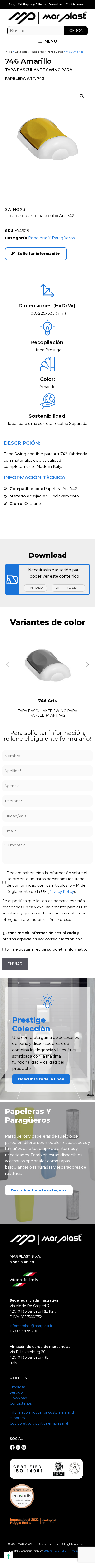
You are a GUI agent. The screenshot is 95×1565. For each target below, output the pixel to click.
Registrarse (68, 588)
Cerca (76, 30)
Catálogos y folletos (32, 4)
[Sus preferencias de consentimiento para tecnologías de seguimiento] (8, 1556)
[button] (81, 96)
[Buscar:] (47, 30)
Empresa (17, 1387)
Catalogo (21, 51)
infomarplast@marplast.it (31, 1326)
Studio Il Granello (54, 1550)
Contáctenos (75, 4)
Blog (12, 4)
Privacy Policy (61, 891)
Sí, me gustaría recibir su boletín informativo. (47, 949)
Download (56, 4)
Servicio (16, 1392)
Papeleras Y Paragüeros (46, 51)
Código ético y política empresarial (39, 1423)
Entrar (35, 588)
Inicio (8, 51)
